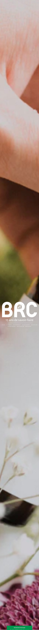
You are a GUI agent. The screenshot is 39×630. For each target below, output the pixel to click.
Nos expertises (16, 324)
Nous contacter (20, 326)
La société (8, 324)
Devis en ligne (34, 324)
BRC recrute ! (28, 326)
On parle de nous (12, 326)
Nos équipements (26, 324)
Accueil (3, 324)
